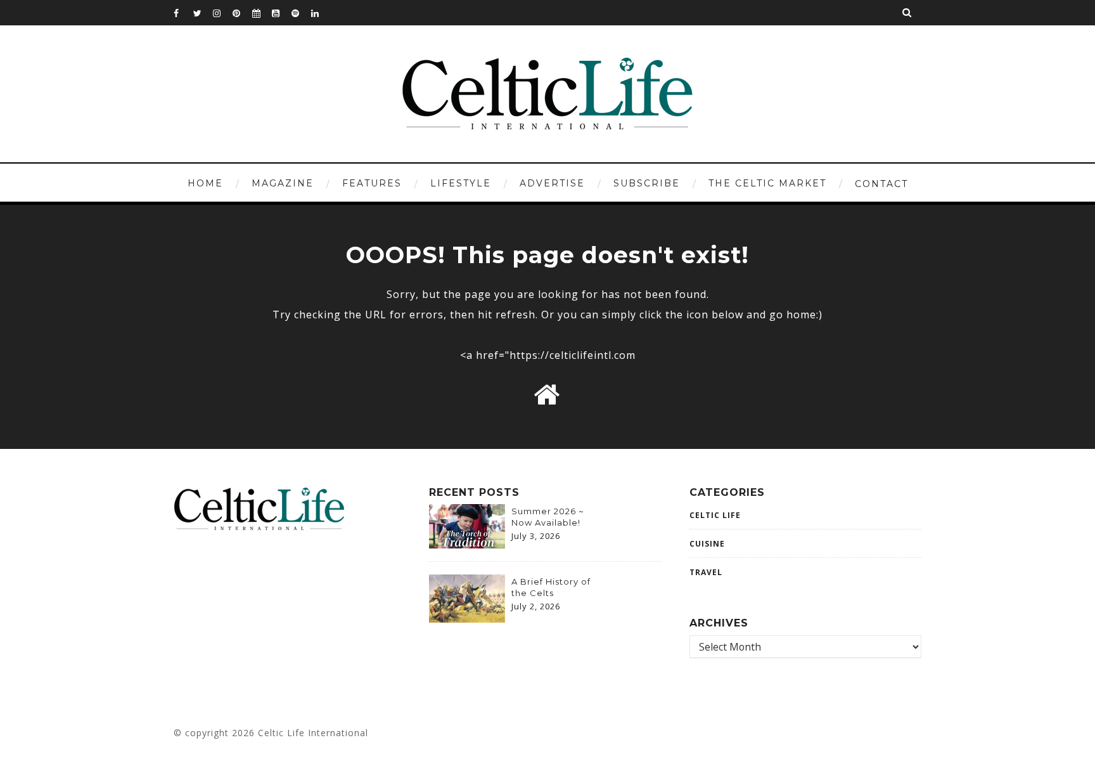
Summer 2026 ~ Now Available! (547, 517)
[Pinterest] (242, 12)
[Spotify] (301, 12)
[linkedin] (320, 12)
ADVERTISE (552, 183)
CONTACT (881, 184)
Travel (705, 572)
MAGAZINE (283, 183)
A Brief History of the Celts (551, 587)
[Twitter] (202, 12)
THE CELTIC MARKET (767, 183)
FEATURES (372, 183)
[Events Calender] (261, 12)
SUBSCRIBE (646, 183)
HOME (205, 183)
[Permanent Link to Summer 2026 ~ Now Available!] (467, 545)
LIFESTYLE (460, 183)
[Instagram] (222, 12)
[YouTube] (281, 12)
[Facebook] (183, 12)
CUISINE (707, 543)
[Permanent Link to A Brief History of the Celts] (467, 619)
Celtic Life (715, 515)
